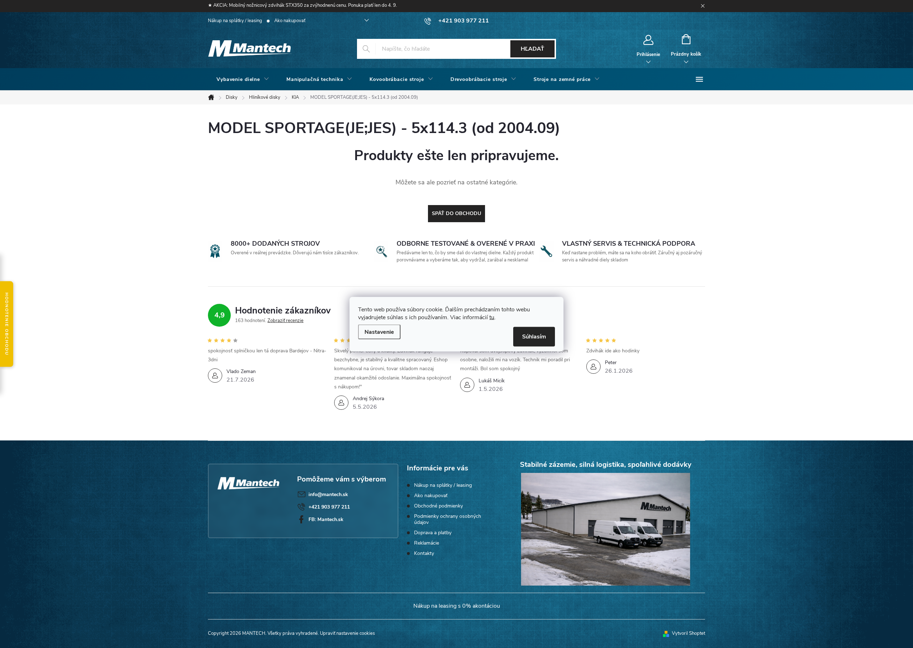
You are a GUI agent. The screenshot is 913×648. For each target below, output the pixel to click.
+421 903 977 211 (329, 507)
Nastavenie (379, 332)
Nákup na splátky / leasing (235, 20)
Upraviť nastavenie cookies (347, 633)
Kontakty (424, 553)
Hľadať (532, 49)
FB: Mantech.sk (325, 519)
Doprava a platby (433, 532)
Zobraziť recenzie (285, 320)
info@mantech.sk (328, 494)
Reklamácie (426, 543)
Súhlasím (534, 336)
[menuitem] (243, 79)
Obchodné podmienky (438, 505)
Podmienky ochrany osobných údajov (447, 519)
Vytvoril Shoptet (688, 633)
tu (491, 317)
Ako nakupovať (289, 20)
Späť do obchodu (456, 213)
